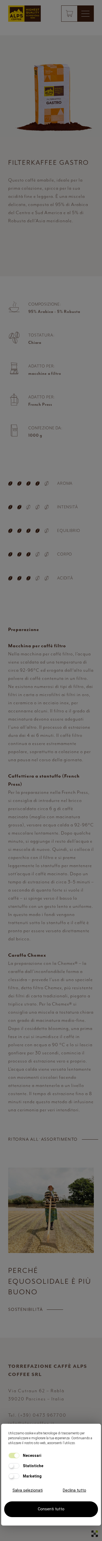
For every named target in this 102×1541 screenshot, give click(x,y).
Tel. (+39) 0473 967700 (37, 1415)
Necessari (31, 1455)
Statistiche (32, 1466)
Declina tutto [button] (74, 1490)
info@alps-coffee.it (31, 1423)
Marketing (32, 1476)
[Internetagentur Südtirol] (94, 1533)
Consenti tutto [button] (51, 1509)
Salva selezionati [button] (28, 1490)
